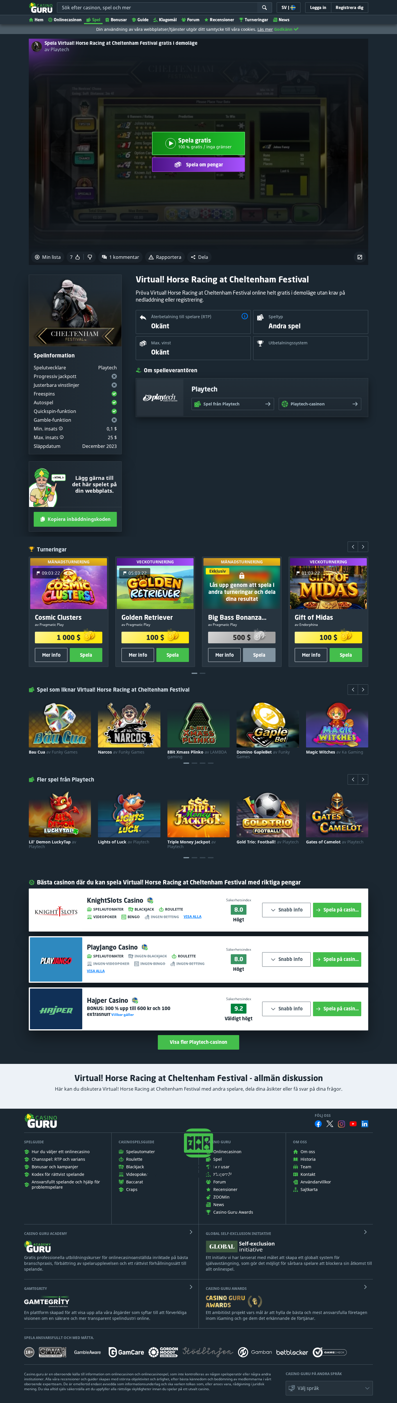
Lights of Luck (123, 842)
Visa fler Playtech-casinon (198, 1042)
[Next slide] (363, 547)
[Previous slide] (353, 547)
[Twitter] (329, 1123)
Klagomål (168, 19)
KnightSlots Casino (116, 900)
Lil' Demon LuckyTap (52, 844)
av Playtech (56, 49)
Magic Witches (334, 752)
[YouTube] (353, 1123)
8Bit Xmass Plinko (197, 754)
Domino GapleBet (263, 754)
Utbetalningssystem (288, 343)
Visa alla (192, 916)
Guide (143, 19)
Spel (96, 19)
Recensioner (222, 19)
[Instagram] (341, 1124)
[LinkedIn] (364, 1123)
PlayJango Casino (113, 947)
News (284, 19)
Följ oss (323, 1115)
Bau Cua (53, 752)
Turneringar (256, 19)
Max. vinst (161, 343)
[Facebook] (318, 1123)
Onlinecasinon (68, 19)
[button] (199, 257)
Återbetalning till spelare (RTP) (181, 316)
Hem (39, 19)
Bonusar (119, 19)
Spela (86, 655)
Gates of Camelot (335, 842)
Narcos (121, 752)
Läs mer (265, 29)
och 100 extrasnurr (128, 1011)
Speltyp (276, 316)
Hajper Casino (108, 1000)
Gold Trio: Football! (268, 842)
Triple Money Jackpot (191, 844)
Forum (193, 19)
